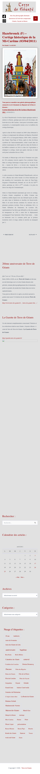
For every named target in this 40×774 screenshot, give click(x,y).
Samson (22, 733)
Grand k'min (9, 688)
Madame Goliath (10, 701)
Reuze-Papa (21, 729)
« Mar (17, 577)
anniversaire (10, 650)
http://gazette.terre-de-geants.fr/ (12, 338)
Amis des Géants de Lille (13, 645)
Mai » (22, 577)
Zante (20, 738)
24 (35, 567)
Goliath (26, 683)
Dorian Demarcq (28, 664)
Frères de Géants (10, 674)
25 (5, 571)
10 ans (7, 636)
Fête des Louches (10, 678)
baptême (23, 649)
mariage (21, 715)
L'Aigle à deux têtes (11, 697)
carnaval (26, 659)
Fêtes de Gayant (24, 678)
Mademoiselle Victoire (12, 706)
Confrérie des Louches (12, 664)
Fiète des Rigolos (21, 669)
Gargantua (8, 683)
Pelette (19, 720)
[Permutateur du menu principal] (35, 18)
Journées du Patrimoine (12, 692)
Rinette (30, 729)
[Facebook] (4, 16)
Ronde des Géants (10, 733)
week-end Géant (10, 738)
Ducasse (9, 669)
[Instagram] (4, 21)
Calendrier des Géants (12, 659)
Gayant (18, 683)
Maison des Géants (12, 710)
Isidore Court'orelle (23, 688)
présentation (22, 724)
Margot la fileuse (10, 715)
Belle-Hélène (19, 655)
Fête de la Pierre (24, 674)
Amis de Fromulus (11, 640)
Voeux (31, 733)
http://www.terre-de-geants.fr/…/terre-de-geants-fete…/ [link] (19, 303)
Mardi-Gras (26, 710)
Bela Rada (8, 655)
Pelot (26, 719)
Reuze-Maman (9, 729)
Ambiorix (16, 636)
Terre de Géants (27, 768)
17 (35, 563)
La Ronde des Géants (27, 696)
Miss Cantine (9, 720)
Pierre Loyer (9, 724)
